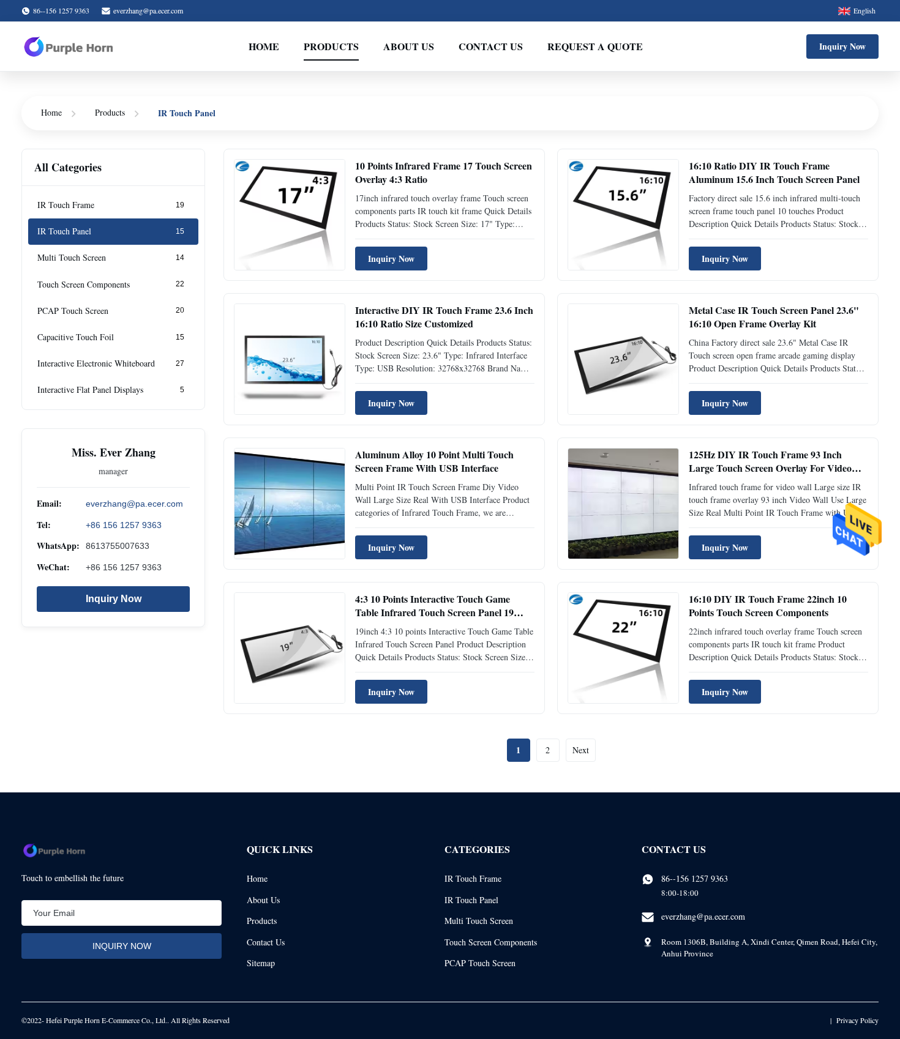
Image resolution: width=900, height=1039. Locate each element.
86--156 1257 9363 (694, 878)
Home (264, 46)
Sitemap (261, 963)
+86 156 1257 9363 (124, 525)
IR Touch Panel (471, 900)
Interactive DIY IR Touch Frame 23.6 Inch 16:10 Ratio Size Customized (444, 316)
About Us (408, 46)
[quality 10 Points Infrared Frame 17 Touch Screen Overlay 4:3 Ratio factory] (289, 214)
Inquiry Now (842, 46)
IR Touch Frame (472, 878)
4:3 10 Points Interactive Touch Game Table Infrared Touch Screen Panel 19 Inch (434, 612)
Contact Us (491, 46)
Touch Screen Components (490, 942)
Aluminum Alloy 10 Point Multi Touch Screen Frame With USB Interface (434, 461)
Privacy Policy (857, 1020)
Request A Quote (595, 46)
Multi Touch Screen (478, 920)
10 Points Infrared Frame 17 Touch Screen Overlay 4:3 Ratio (443, 172)
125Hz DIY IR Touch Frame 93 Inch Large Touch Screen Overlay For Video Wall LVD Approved (770, 468)
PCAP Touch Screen (480, 963)
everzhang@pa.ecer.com (148, 10)
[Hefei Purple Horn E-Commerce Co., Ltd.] (68, 46)
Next (580, 750)
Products (331, 46)
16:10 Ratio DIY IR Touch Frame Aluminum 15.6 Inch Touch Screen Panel (774, 172)
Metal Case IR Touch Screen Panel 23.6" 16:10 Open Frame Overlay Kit (774, 316)
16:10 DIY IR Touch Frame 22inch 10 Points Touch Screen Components (768, 605)
